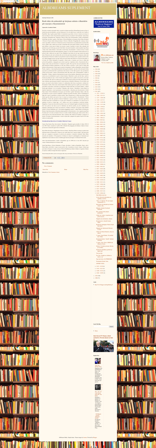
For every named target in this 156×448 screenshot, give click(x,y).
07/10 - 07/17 (100, 142)
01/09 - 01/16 (100, 270)
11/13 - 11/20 (100, 102)
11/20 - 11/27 (100, 100)
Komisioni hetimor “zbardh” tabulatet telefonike (105, 239)
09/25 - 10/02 (100, 117)
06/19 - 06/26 (100, 148)
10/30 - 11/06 (100, 106)
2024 (96, 73)
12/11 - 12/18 (100, 93)
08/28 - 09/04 (100, 126)
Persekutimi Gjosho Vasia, (102, 261)
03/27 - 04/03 (100, 175)
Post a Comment (48, 166)
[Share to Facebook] (62, 158)
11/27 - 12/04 (100, 97)
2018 (96, 78)
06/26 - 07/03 (100, 146)
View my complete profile (107, 62)
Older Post (85, 169)
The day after (99, 253)
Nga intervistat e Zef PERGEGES (104, 259)
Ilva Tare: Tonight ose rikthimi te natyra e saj (104, 256)
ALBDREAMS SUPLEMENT (66, 7)
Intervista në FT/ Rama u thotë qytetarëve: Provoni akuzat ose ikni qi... (103, 338)
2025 (96, 71)
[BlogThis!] (59, 158)
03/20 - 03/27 (100, 177)
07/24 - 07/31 (100, 137)
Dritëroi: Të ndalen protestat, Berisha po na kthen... (104, 246)
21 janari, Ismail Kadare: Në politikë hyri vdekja (104, 236)
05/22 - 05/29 (100, 157)
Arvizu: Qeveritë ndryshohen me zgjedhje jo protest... (103, 197)
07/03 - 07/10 (100, 144)
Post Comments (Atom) (54, 172)
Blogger (95, 437)
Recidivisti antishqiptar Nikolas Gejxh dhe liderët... (105, 225)
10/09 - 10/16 (100, 113)
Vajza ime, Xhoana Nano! (98, 365)
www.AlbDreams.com (108, 55)
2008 (96, 278)
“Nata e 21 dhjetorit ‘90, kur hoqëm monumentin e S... (104, 201)
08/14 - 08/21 (100, 131)
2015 (96, 82)
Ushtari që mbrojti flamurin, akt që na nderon (105, 232)
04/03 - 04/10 (100, 173)
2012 (96, 89)
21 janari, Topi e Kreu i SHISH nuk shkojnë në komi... (104, 243)
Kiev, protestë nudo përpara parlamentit (102, 212)
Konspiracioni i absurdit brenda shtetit (103, 221)
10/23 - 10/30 (100, 109)
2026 (96, 69)
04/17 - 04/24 (100, 168)
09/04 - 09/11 (100, 124)
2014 (96, 84)
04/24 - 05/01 (100, 166)
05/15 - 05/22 (100, 160)
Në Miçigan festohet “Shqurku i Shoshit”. (98, 416)
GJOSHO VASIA (100, 263)
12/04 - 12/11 (100, 95)
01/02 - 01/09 (100, 273)
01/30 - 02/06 (100, 193)
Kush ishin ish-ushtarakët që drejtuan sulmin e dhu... (104, 205)
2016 (96, 80)
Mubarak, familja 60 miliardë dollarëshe (103, 208)
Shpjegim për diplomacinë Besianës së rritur (104, 228)
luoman (85, 437)
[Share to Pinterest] (64, 158)
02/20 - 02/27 (100, 186)
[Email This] (57, 158)
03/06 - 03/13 (100, 182)
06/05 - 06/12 (100, 153)
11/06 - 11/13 (100, 104)
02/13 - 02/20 (100, 188)
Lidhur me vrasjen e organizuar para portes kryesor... (104, 215)
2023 (96, 76)
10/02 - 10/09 (100, 115)
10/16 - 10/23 (100, 111)
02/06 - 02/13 (100, 191)
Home (65, 169)
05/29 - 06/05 (100, 155)
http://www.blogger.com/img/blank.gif (104, 284)
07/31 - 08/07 (100, 135)
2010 (96, 275)
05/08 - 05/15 (100, 162)
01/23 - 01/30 (100, 266)
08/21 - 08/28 (100, 129)
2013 (96, 87)
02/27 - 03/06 (100, 184)
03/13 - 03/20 (100, 180)
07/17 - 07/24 (100, 140)
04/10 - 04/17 (100, 171)
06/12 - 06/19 (100, 151)
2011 (96, 91)
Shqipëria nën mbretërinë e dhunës (104, 219)
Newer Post (45, 169)
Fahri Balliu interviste (101, 195)
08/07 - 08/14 (100, 133)
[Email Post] (55, 157)
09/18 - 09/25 (100, 120)
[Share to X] (61, 158)
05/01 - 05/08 (100, 164)
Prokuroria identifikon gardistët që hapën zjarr (104, 250)
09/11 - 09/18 (100, 122)
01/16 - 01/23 (100, 268)
